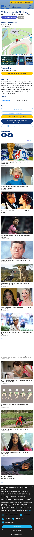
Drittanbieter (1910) (12, 501)
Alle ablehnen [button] (17, 530)
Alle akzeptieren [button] (17, 527)
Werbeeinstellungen (17, 509)
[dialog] (17, 511)
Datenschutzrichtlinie (18, 512)
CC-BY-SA (30, 54)
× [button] (32, 486)
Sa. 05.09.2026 (6, 100)
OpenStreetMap (18, 54)
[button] (17, 534)
